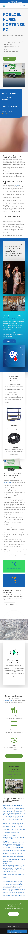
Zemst (12, 897)
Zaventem (9, 897)
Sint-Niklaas (9, 835)
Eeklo (17, 826)
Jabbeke (4, 811)
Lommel (15, 871)
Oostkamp (5, 816)
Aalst (4, 823)
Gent (12, 828)
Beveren (19, 823)
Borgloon (19, 865)
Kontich (23, 850)
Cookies (17, 925)
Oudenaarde (5, 834)
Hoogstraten (19, 849)
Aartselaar (5, 842)
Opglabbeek (14, 874)
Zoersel (4, 861)
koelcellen (17, 185)
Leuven (4, 887)
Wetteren (15, 837)
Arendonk (15, 842)
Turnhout (9, 858)
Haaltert (22, 828)
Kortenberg (10, 886)
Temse (4, 837)
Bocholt (15, 865)
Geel (7, 847)
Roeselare (15, 816)
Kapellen (14, 850)
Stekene (14, 835)
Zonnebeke (14, 819)
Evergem (5, 828)
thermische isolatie (8, 482)
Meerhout (21, 852)
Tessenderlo (15, 876)
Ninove (12, 832)
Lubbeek (19, 887)
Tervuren (15, 893)
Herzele (8, 829)
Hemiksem (5, 849)
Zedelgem (9, 819)
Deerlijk (4, 808)
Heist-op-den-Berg (19, 847)
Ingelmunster (18, 810)
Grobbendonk (11, 847)
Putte (4, 855)
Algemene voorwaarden (8, 925)
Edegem (21, 845)
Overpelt (19, 874)
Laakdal (4, 852)
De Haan (12, 807)
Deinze (14, 824)
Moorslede (5, 814)
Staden (19, 816)
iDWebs (20, 932)
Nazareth (5, 832)
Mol (3, 853)
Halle (7, 884)
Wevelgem (21, 817)
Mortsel (6, 853)
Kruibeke (12, 829)
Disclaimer (9, 926)
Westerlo (18, 858)
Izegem (22, 810)
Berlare (15, 823)
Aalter (6, 823)
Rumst (4, 856)
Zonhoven (5, 877)
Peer (23, 874)
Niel (10, 853)
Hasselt (7, 868)
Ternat (11, 893)
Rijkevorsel (20, 855)
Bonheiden (13, 844)
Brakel (22, 823)
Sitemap (15, 926)
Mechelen (16, 852)
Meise (9, 889)
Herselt (14, 849)
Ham (19, 866)
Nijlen (12, 853)
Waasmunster (9, 837)
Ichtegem (10, 810)
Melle (17, 831)
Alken (4, 865)
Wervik (16, 817)
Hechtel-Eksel (12, 868)
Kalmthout (9, 850)
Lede (24, 829)
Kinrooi (22, 869)
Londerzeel (14, 887)
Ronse (10, 834)
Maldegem (13, 831)
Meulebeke (16, 813)
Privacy (22, 925)
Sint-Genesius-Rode (11, 892)
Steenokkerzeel (6, 893)
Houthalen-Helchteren (15, 869)
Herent (10, 884)
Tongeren (20, 876)
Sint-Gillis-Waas (15, 834)
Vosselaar (14, 858)
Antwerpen (10, 842)
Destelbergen (12, 826)
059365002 (14, 1)
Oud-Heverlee (22, 889)
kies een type (6, 113)
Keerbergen (5, 886)
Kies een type (10, 58)
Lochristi (5, 831)
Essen (4, 847)
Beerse (22, 842)
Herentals (10, 849)
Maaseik (9, 873)
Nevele (8, 832)
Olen (15, 853)
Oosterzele (16, 832)
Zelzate (4, 838)
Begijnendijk (20, 881)
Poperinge (10, 816)
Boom (17, 844)
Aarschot (5, 881)
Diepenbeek (5, 866)
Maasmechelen (14, 873)
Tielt (22, 816)
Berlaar (4, 844)
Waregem (12, 817)
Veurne (8, 817)
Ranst (10, 855)
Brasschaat (9, 845)
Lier (7, 852)
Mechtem (13, 889)
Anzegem (5, 805)
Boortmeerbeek (6, 883)
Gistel (13, 808)
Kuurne (8, 813)
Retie (16, 855)
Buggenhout (5, 824)
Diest (11, 883)
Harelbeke (17, 808)
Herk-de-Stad (19, 868)
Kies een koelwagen (14, 756)
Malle (12, 852)
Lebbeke (20, 829)
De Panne (17, 807)
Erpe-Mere (21, 826)
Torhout (4, 817)
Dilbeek (14, 883)
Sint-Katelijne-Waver (18, 856)
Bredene (20, 805)
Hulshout (5, 850)
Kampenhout (20, 884)
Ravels (13, 855)
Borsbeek (5, 845)
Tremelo (8, 895)
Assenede (11, 823)
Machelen (5, 889)
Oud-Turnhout (20, 853)
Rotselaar (13, 890)
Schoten (11, 856)
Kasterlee (19, 850)
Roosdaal (9, 890)
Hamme (4, 829)
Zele (23, 837)
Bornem (21, 844)
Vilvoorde (12, 895)
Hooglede (22, 808)
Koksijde (15, 811)
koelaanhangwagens (12, 318)
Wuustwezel (16, 859)
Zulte (12, 838)
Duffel (17, 845)
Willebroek (5, 859)
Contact (13, 913)
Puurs (7, 855)
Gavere (8, 828)
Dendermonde (6, 826)
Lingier (17, 932)
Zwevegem (19, 819)
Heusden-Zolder (6, 869)
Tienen (4, 895)
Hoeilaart (15, 884)
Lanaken (4, 871)
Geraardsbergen (16, 828)
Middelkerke (22, 813)
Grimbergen (19, 883)
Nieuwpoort (10, 814)
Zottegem (8, 838)
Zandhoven (22, 859)
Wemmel (17, 895)
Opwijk (16, 889)
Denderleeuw (19, 824)
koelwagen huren (8, 700)
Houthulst (5, 810)
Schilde (7, 856)
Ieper (13, 810)
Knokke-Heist (9, 811)
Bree (23, 865)
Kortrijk (4, 813)
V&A (19, 926)
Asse (12, 881)
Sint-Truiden (9, 876)
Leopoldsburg (10, 871)
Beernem (9, 805)
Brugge (4, 807)
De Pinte (10, 824)
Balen (19, 842)
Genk (17, 866)
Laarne (16, 829)
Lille (10, 852)
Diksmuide (9, 808)
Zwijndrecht (9, 861)
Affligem (9, 881)
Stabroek (5, 858)
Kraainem (16, 886)
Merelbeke (21, 831)
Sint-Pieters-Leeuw (20, 892)
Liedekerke (8, 887)
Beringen (8, 865)
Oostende (16, 814)
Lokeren (8, 831)
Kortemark (19, 811)
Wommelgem (11, 859)
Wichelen (19, 837)
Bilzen (11, 865)
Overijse (4, 890)
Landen (20, 886)
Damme (8, 807)
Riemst (4, 876)
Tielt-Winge (20, 893)
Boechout (9, 844)
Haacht (4, 884)
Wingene (5, 819)
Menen (11, 813)
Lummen (5, 873)
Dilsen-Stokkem (12, 866)
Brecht (14, 845)
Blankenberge (15, 805)
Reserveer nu (10, 604)
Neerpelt (9, 874)
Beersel (15, 881)
